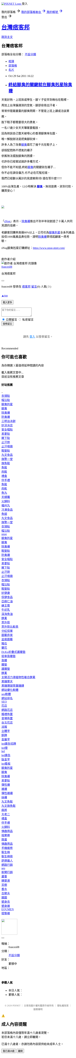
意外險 (5, 622)
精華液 (5, 880)
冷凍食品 (7, 509)
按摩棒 (5, 835)
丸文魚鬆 (7, 801)
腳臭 (24, 144)
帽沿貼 (5, 400)
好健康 (5, 592)
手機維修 (7, 848)
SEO (4, 701)
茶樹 (4, 884)
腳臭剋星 (54, 232)
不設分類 (30, 54)
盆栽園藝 (7, 639)
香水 (4, 889)
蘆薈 (4, 876)
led (3, 751)
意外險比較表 (9, 626)
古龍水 (5, 893)
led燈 (4, 747)
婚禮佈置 (7, 714)
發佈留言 (7, 324)
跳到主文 (7, 36)
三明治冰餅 (8, 421)
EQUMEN (7, 909)
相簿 (11, 61)
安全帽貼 (7, 429)
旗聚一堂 (7, 459)
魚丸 (4, 492)
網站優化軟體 (9, 689)
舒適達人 (7, 860)
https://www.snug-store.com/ (49, 247)
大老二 (5, 814)
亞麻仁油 (7, 601)
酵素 (4, 618)
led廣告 (5, 755)
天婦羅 (5, 497)
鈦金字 (5, 759)
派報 (4, 726)
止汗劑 (5, 442)
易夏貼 (5, 433)
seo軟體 (6, 694)
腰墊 (4, 664)
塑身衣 (5, 901)
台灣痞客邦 (15, 27)
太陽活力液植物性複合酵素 (18, 677)
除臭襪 (26, 221)
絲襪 (4, 797)
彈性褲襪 (7, 793)
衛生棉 (5, 852)
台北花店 (7, 722)
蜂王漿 (5, 605)
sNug (7, 221)
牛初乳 (5, 609)
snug (4, 534)
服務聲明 (38, 1009)
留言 (34, 286)
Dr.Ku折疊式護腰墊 (13, 651)
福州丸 (5, 505)
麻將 (4, 810)
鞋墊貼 (5, 450)
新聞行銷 (7, 872)
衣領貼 (5, 395)
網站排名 (7, 698)
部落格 (12, 65)
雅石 (4, 643)
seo (3, 868)
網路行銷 (7, 864)
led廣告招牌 (8, 743)
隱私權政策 (63, 1005)
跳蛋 (4, 839)
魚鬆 (4, 467)
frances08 (6, 266)
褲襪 (4, 788)
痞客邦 (26, 286)
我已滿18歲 (8, 1051)
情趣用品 (7, 831)
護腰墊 (5, 668)
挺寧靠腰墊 (8, 656)
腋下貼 (5, 438)
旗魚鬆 (5, 463)
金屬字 (5, 739)
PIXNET (17, 1005)
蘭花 (4, 647)
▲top (4, 295)
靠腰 (4, 660)
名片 (11, 69)
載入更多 (7, 302)
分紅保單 (7, 630)
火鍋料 (5, 501)
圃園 (4, 897)
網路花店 (7, 709)
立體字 (5, 731)
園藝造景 (7, 635)
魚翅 (4, 513)
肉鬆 (4, 471)
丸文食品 (7, 454)
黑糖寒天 (7, 681)
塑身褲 (5, 905)
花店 (4, 705)
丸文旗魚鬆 (8, 805)
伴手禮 (5, 480)
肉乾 (4, 488)
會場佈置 (7, 718)
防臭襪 (5, 416)
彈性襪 (5, 784)
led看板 (5, 763)
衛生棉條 (7, 856)
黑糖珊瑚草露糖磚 (12, 685)
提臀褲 (5, 913)
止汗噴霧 (7, 446)
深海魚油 (7, 614)
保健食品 (7, 597)
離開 (20, 1051)
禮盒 (4, 475)
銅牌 (4, 735)
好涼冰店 (7, 425)
